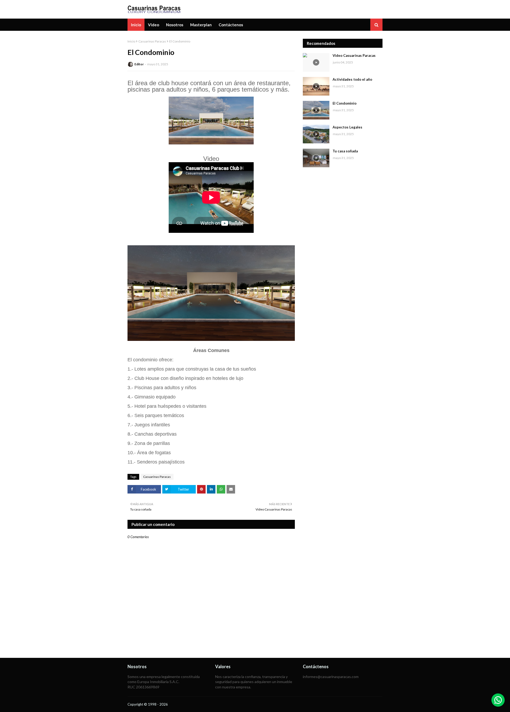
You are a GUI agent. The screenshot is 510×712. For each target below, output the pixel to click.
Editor (139, 64)
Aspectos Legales (347, 127)
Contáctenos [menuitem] (231, 24)
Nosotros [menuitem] (174, 24)
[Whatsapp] (498, 700)
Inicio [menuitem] (136, 24)
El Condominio (344, 103)
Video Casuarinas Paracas (354, 55)
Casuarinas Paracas (152, 41)
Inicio (131, 41)
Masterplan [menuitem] (201, 24)
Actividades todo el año (352, 79)
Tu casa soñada (345, 151)
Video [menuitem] (153, 24)
